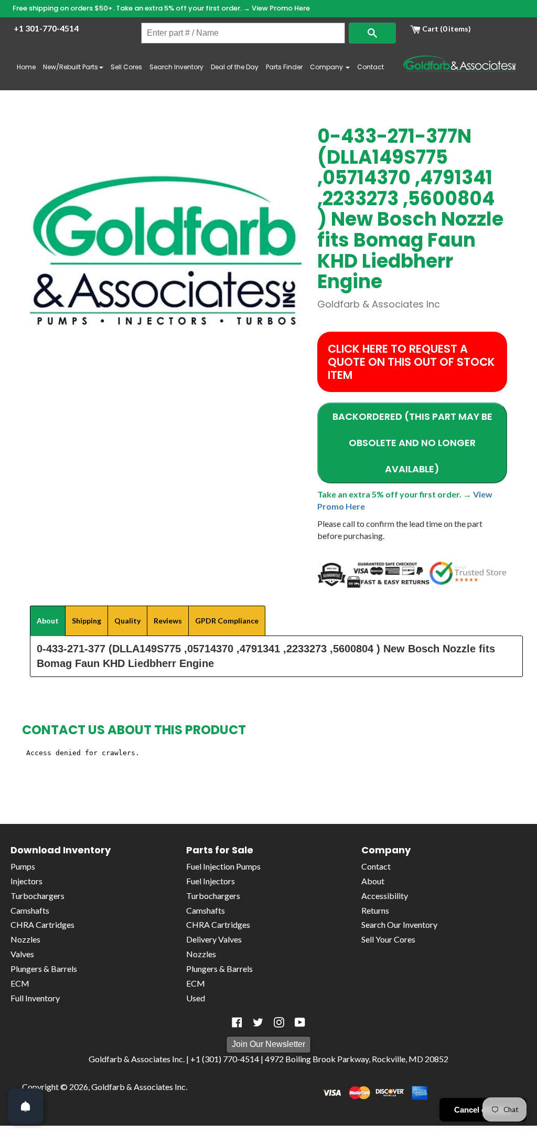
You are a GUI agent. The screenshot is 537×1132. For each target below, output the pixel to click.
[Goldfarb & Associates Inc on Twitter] (258, 1022)
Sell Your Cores (388, 939)
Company (327, 66)
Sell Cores (126, 66)
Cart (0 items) (446, 28)
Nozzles (25, 939)
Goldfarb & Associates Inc (138, 1087)
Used (195, 998)
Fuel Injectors (210, 881)
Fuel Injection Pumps (223, 866)
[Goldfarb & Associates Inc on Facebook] (237, 1022)
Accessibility (384, 896)
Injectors (26, 881)
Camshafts (29, 910)
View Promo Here (281, 8)
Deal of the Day (235, 66)
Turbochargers (37, 896)
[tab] (48, 621)
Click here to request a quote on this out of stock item (411, 362)
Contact (370, 66)
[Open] (26, 1106)
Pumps (22, 866)
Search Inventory (176, 66)
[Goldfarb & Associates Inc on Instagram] (279, 1022)
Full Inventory (35, 998)
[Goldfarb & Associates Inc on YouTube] (300, 1022)
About (372, 881)
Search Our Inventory (399, 924)
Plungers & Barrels (43, 969)
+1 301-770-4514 (46, 28)
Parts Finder (284, 66)
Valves (22, 954)
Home (26, 66)
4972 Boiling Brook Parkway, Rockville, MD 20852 (356, 1059)
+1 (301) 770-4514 (224, 1059)
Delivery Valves (214, 939)
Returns (375, 910)
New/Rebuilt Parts (70, 66)
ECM (19, 983)
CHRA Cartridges (42, 924)
